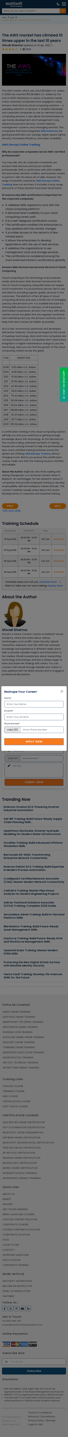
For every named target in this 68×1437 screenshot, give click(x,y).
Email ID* (8, 710)
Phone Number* (12, 723)
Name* (7, 698)
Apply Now (34, 741)
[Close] (62, 691)
